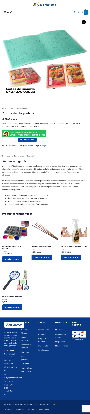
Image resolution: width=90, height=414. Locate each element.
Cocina (10, 109)
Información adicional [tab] (24, 156)
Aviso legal (8, 409)
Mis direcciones (61, 346)
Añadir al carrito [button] (12, 259)
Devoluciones (43, 350)
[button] (84, 22)
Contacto (42, 334)
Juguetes (25, 364)
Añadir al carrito (27, 140)
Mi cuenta (59, 330)
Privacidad (20, 409)
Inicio (4, 109)
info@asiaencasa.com (13, 378)
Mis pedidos (60, 341)
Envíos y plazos (44, 346)
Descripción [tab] (7, 156)
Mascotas (25, 352)
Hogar (44, 146)
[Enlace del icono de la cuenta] (74, 12)
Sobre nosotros (44, 330)
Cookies (31, 409)
